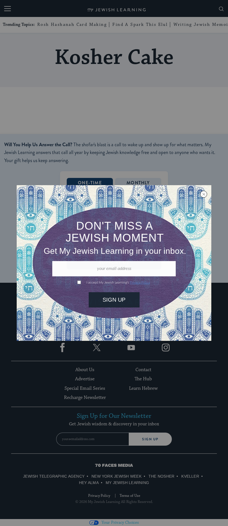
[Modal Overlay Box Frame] (114, 263)
